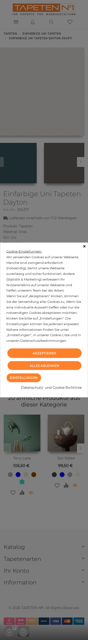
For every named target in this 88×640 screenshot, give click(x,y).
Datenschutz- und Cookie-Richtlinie (51, 387)
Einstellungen (24, 378)
